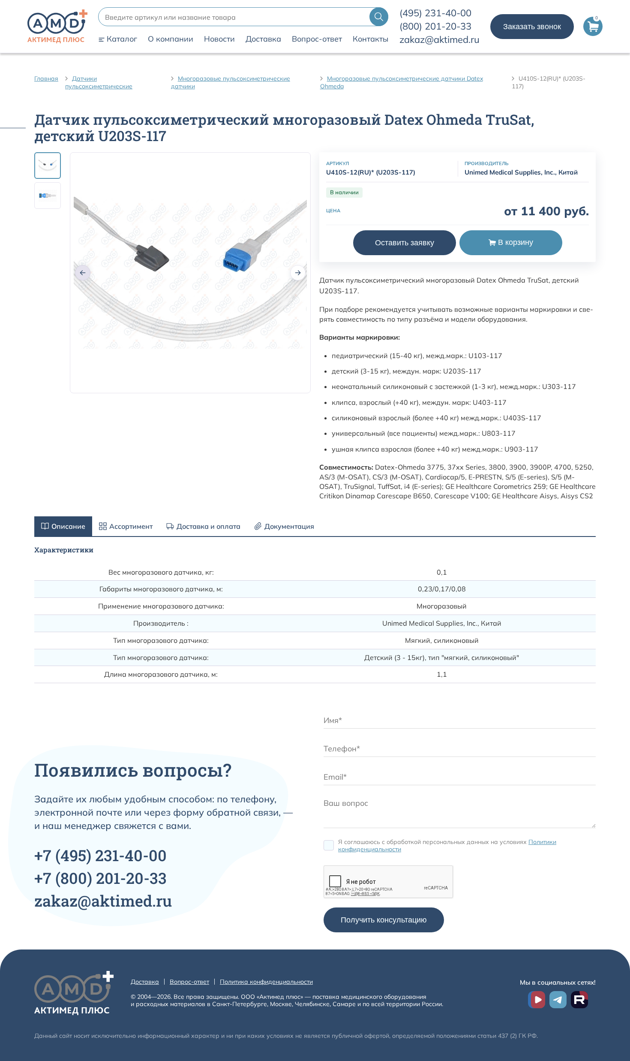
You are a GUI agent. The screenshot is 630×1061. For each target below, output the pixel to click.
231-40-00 (435, 13)
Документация (289, 526)
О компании (170, 39)
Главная (46, 78)
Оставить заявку (404, 242)
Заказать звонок (532, 26)
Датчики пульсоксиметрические (98, 82)
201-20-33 (435, 26)
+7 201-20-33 (100, 878)
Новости (219, 39)
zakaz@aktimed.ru (439, 39)
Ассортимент (131, 526)
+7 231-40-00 (100, 855)
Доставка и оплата (208, 526)
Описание (68, 526)
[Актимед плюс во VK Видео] (536, 999)
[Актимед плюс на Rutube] (579, 999)
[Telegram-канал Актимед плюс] (558, 999)
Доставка (263, 39)
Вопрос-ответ (317, 39)
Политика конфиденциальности (266, 982)
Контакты (370, 39)
